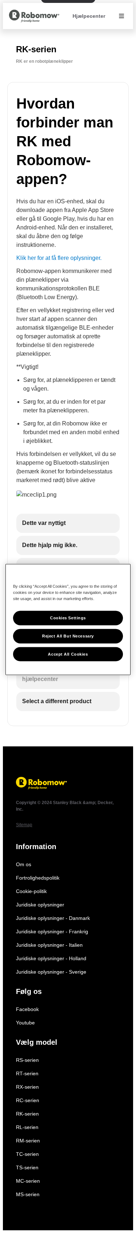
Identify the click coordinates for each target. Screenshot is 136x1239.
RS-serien (27, 1060)
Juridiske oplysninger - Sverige (51, 972)
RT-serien (27, 1073)
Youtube (25, 1023)
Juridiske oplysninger (40, 905)
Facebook (27, 1009)
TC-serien (27, 1154)
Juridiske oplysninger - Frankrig (52, 931)
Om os (23, 864)
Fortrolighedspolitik (37, 878)
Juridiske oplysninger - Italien (49, 945)
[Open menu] (121, 16)
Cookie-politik (31, 891)
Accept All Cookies (68, 654)
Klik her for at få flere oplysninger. (59, 258)
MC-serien (28, 1181)
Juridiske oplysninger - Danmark (53, 918)
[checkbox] (68, 523)
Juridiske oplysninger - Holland (51, 958)
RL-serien (27, 1127)
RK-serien (27, 1114)
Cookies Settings (68, 617)
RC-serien (27, 1100)
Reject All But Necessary (68, 635)
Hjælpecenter (89, 16)
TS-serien (27, 1167)
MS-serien (28, 1194)
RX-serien (27, 1087)
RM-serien (28, 1141)
